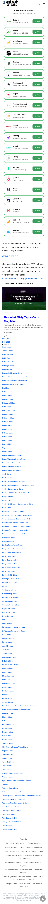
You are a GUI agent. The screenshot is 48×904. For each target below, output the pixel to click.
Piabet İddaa (7, 717)
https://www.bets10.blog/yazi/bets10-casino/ (22, 278)
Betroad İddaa (7, 433)
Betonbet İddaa (10, 313)
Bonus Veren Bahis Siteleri (12, 455)
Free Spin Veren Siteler (10, 579)
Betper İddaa (7, 429)
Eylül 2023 (6, 342)
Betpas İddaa (7, 425)
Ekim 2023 (6, 338)
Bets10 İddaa (7, 437)
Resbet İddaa (7, 728)
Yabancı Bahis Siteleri (10, 788)
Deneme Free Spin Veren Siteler (14, 534)
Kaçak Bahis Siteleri (9, 657)
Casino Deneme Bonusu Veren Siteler (16, 493)
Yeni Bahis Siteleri (8, 814)
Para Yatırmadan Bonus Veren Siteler (16, 710)
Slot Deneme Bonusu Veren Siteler (15, 747)
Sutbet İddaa (7, 758)
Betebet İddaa (7, 399)
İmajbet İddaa (7, 635)
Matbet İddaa (7, 672)
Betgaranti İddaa (8, 403)
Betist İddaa (6, 407)
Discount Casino (8, 541)
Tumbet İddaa (7, 766)
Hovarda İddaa (7, 616)
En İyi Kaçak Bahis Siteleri (11, 567)
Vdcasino (5, 784)
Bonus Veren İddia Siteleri (11, 466)
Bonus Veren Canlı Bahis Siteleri (14, 459)
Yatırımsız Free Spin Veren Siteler (14, 803)
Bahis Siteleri (7, 358)
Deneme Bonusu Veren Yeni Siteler (15, 530)
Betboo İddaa (7, 392)
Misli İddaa (6, 680)
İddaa (4, 620)
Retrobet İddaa (7, 736)
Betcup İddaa (7, 395)
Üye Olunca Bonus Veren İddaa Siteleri (16, 781)
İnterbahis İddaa (8, 638)
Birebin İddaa (7, 452)
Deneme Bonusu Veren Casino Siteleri (16, 526)
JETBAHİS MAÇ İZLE (10, 256)
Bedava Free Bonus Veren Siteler (14, 380)
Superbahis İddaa (8, 751)
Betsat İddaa (7, 440)
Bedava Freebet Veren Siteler (13, 384)
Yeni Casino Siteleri (9, 818)
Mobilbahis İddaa (8, 683)
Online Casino (7, 702)
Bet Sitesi (5, 388)
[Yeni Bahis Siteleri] (11, 3)
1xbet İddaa (6, 347)
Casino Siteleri (7, 500)
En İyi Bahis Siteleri (9, 556)
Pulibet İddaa (7, 721)
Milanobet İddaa (8, 676)
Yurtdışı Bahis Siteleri (10, 829)
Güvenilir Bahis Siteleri (10, 601)
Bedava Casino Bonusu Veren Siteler (15, 377)
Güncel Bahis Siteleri (10, 597)
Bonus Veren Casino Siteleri (12, 463)
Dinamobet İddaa (8, 538)
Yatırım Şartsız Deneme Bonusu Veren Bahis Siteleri (21, 796)
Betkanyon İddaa (8, 410)
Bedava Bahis (7, 369)
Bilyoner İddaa (7, 448)
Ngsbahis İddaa (8, 691)
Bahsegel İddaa (8, 366)
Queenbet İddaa (8, 724)
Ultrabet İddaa (7, 777)
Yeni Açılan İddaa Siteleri (11, 810)
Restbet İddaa (7, 732)
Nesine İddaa (7, 687)
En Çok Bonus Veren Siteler (12, 545)
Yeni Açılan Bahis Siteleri (11, 807)
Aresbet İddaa (7, 351)
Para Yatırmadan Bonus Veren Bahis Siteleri (18, 706)
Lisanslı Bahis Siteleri (10, 665)
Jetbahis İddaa (7, 646)
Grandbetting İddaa (9, 594)
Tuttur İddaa (6, 769)
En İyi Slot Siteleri (8, 571)
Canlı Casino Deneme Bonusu (13, 481)
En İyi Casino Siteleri (9, 560)
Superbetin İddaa (8, 754)
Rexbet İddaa (7, 739)
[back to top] (43, 899)
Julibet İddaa (7, 653)
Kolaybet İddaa (7, 661)
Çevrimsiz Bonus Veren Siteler (13, 511)
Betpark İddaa (7, 422)
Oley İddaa (6, 695)
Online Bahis (7, 698)
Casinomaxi (6, 508)
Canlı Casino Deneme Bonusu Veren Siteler (18, 485)
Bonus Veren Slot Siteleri (11, 470)
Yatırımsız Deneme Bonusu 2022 (14, 799)
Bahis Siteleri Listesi (9, 362)
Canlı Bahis (6, 474)
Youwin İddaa (7, 825)
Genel (4, 586)
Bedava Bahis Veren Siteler (12, 373)
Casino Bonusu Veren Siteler (12, 489)
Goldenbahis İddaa (9, 590)
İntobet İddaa (7, 642)
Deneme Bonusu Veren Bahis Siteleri (15, 523)
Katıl (38, 21)
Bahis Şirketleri (7, 354)
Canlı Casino (7, 478)
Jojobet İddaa (7, 650)
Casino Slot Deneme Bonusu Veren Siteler (17, 504)
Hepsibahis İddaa (8, 609)
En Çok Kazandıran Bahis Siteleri (14, 549)
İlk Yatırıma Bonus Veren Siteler (14, 631)
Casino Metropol (8, 496)
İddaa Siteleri (7, 624)
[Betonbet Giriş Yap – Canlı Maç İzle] (24, 298)
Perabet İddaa (7, 713)
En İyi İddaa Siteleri (9, 564)
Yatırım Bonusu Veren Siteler (13, 792)
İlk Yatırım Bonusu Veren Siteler (14, 627)
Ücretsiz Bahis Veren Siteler (12, 773)
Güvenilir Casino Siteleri (11, 605)
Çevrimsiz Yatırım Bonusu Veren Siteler (16, 519)
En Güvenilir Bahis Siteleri (11, 552)
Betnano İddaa (7, 414)
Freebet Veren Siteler (10, 582)
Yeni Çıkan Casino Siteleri (11, 822)
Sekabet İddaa (7, 743)
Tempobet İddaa (8, 762)
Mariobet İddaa (8, 668)
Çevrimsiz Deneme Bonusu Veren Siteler (17, 515)
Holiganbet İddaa (8, 612)
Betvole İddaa (7, 444)
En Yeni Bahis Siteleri (10, 575)
